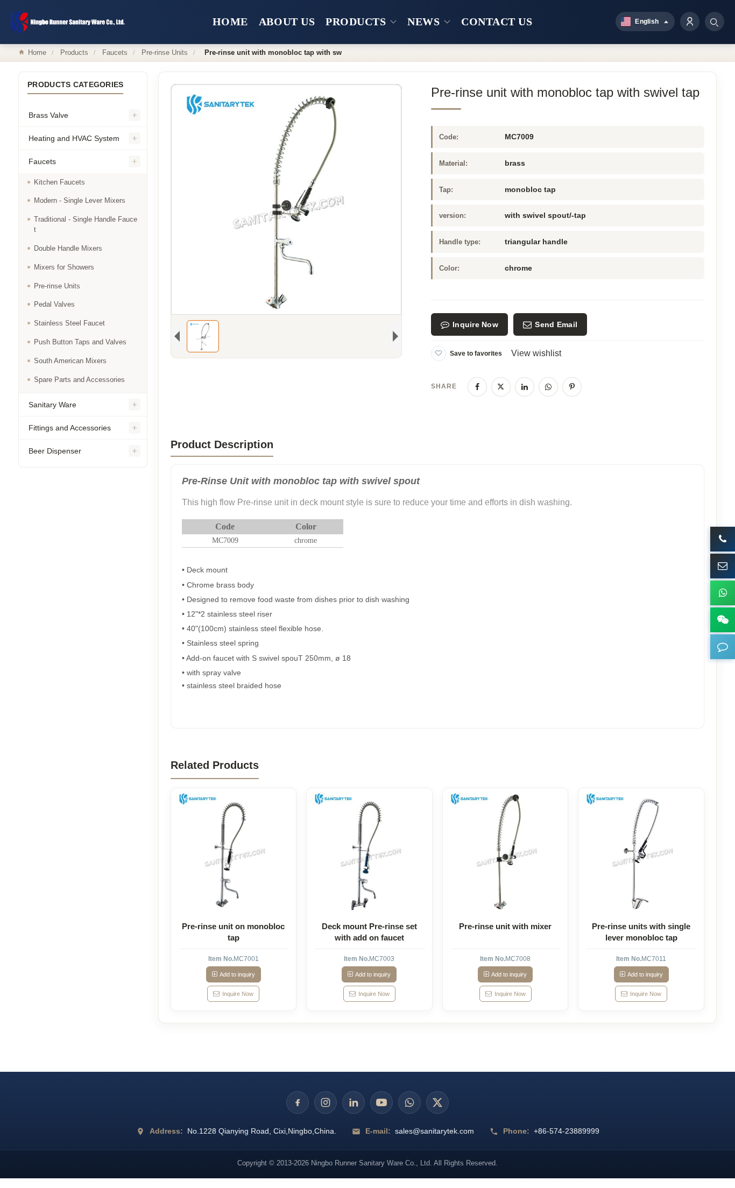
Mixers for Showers (64, 267)
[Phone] (722, 539)
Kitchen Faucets (59, 182)
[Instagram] (325, 1102)
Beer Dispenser (55, 451)
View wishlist (536, 353)
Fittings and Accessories (70, 427)
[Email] (722, 566)
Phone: (516, 1131)
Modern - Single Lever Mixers (79, 200)
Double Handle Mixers (68, 248)
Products (74, 52)
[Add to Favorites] (438, 353)
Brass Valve (48, 115)
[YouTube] (381, 1102)
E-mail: (378, 1131)
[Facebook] (477, 387)
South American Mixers (70, 361)
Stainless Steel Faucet (69, 323)
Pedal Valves (54, 304)
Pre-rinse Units (165, 52)
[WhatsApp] (548, 387)
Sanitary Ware (52, 404)
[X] (501, 387)
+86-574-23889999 (566, 1131)
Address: (166, 1131)
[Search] (714, 21)
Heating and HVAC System (74, 138)
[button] (722, 646)
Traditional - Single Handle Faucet (85, 224)
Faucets (115, 52)
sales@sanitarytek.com (434, 1131)
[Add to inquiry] (233, 850)
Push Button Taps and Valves (80, 342)
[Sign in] (689, 21)
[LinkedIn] (524, 387)
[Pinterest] (572, 387)
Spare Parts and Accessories (79, 380)
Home (37, 52)
